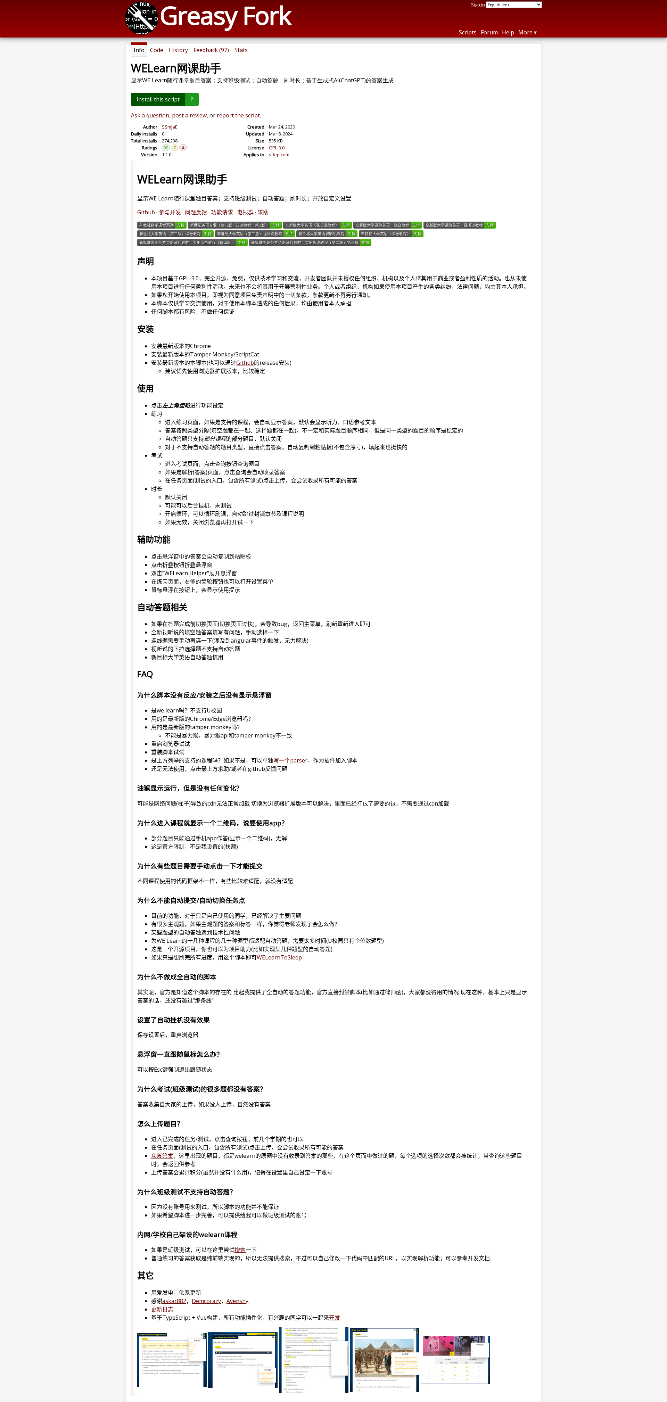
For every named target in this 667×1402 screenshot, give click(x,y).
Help (508, 32)
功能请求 (222, 212)
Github (146, 212)
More (525, 32)
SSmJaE (170, 127)
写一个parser (290, 760)
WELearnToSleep (279, 957)
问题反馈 (196, 212)
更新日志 (162, 1309)
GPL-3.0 (277, 148)
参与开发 (170, 212)
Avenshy (237, 1301)
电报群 (245, 212)
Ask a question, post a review (169, 115)
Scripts (468, 32)
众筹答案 (162, 1156)
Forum (489, 32)
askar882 (174, 1301)
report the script (238, 115)
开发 (334, 1317)
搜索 (240, 1250)
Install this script (158, 99)
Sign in (478, 4)
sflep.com (279, 154)
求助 (263, 212)
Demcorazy (206, 1301)
